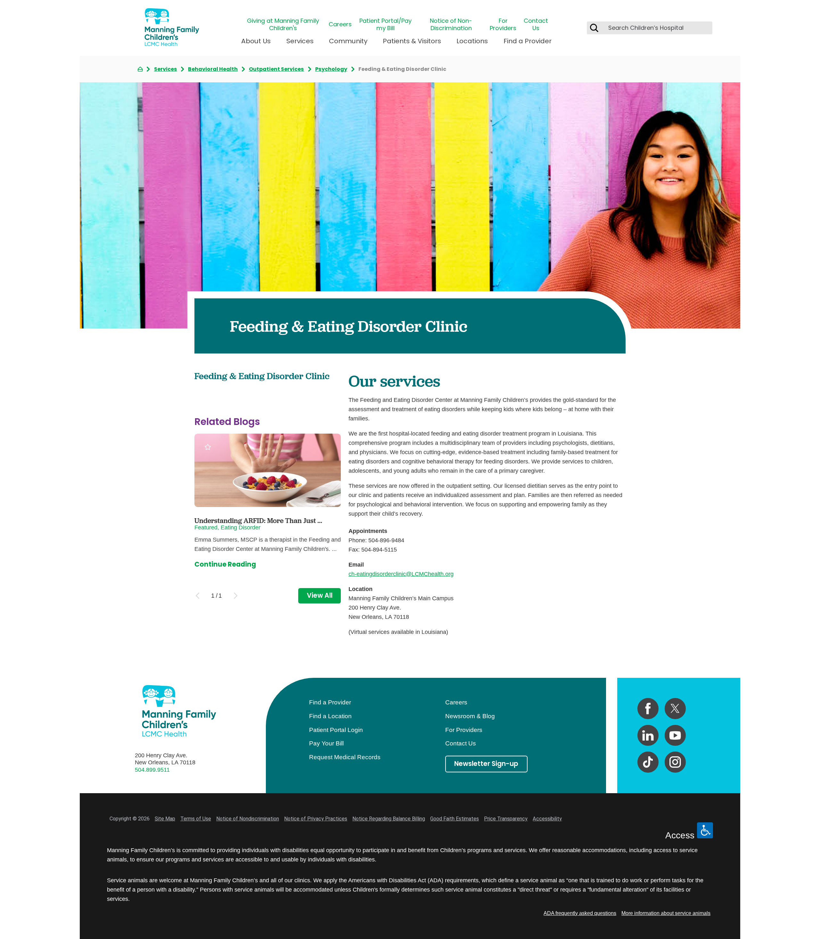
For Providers (503, 24)
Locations (472, 41)
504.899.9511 (152, 769)
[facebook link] (648, 708)
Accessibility (547, 819)
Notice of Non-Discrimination (451, 24)
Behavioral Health (213, 69)
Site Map (165, 819)
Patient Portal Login (336, 730)
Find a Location (330, 716)
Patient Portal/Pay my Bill (385, 24)
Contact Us (536, 24)
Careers (340, 24)
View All (319, 595)
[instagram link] (675, 762)
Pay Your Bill (326, 743)
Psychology (331, 69)
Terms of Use (195, 819)
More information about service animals (665, 913)
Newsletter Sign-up (486, 763)
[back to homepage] (140, 69)
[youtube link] (675, 735)
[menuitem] (256, 44)
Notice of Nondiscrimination (247, 819)
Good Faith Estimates (454, 819)
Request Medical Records (345, 757)
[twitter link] (675, 708)
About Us (256, 41)
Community (348, 41)
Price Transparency (506, 819)
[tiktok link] (648, 762)
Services (300, 41)
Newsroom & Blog (470, 716)
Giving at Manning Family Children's (283, 24)
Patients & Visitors (412, 41)
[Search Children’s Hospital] (594, 28)
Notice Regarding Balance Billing (388, 819)
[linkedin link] (648, 735)
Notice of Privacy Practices (315, 819)
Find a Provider (528, 41)
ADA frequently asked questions (580, 913)
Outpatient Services (276, 69)
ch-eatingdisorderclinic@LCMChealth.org (401, 573)
